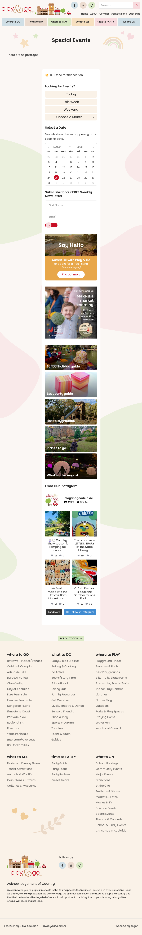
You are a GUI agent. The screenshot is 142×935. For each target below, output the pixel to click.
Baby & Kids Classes (65, 661)
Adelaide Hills (16, 672)
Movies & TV (104, 802)
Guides (56, 740)
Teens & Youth (60, 734)
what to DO (36, 21)
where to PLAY (59, 21)
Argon (135, 926)
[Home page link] (36, 9)
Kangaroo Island (18, 706)
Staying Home (106, 717)
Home (84, 13)
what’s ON (129, 21)
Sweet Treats (60, 780)
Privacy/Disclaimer (54, 926)
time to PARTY (105, 21)
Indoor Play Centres (109, 689)
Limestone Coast (18, 711)
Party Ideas (59, 769)
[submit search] (136, 5)
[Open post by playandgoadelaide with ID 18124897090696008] (57, 572)
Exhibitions (103, 780)
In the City (103, 786)
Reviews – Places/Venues (24, 661)
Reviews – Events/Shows (23, 763)
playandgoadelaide (57, 514)
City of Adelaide (18, 689)
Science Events (106, 808)
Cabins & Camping (20, 666)
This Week (71, 102)
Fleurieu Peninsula (19, 700)
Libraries (101, 694)
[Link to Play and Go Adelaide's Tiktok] (91, 5)
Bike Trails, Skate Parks (111, 678)
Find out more (71, 274)
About (93, 13)
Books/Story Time (63, 678)
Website (121, 926)
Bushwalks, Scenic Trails (112, 683)
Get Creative (60, 700)
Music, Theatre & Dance (67, 706)
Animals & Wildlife (19, 774)
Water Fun (103, 723)
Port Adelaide (16, 717)
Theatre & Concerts (109, 819)
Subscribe (134, 13)
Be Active (57, 672)
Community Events (109, 769)
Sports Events (105, 814)
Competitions (119, 13)
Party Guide (59, 763)
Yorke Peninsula (18, 734)
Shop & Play (59, 717)
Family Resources (63, 694)
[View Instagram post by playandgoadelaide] (68, 534)
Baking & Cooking (63, 666)
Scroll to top (69, 638)
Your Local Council (108, 728)
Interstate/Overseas (21, 740)
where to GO (13, 21)
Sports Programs (62, 723)
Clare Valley (15, 683)
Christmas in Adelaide (111, 831)
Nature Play (104, 700)
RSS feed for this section (66, 75)
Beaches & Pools (107, 666)
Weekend (71, 109)
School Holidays (107, 763)
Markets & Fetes (107, 797)
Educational (59, 683)
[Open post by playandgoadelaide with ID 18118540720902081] (84, 523)
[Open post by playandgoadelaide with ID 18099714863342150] (57, 523)
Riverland (13, 728)
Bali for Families (18, 745)
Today (71, 94)
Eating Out (58, 689)
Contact (104, 13)
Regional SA (15, 723)
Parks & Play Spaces (110, 711)
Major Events (104, 774)
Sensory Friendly (62, 711)
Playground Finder (108, 661)
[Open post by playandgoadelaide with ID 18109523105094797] (84, 572)
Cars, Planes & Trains (21, 780)
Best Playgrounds (108, 672)
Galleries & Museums (21, 786)
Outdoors (102, 706)
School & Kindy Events (111, 825)
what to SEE (82, 21)
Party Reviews (60, 774)
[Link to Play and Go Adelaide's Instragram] (83, 5)
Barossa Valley (17, 678)
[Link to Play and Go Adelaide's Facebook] (74, 5)
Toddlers (57, 728)
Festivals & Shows (108, 791)
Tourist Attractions (19, 769)
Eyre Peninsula (17, 694)
